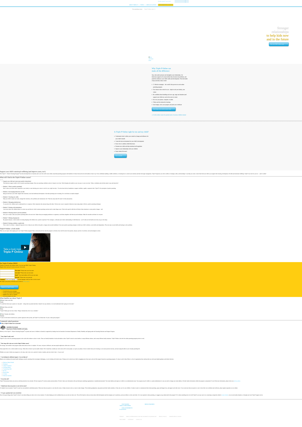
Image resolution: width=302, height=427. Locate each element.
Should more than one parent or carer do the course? (14, 386)
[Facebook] (165, 405)
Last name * (18, 272)
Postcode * (17, 277)
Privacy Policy (163, 416)
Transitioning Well (7, 369)
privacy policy (26, 281)
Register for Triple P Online (7, 287)
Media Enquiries (149, 404)
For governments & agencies (126, 408)
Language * (3, 279)
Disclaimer (122, 419)
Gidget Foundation (7, 365)
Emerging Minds (7, 367)
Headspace (5, 364)
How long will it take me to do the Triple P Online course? (15, 343)
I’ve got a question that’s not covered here (11, 393)
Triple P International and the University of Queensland (141, 416)
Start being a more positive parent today (162, 109)
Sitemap (122, 416)
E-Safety (5, 374)
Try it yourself (119, 155)
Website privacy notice (175, 416)
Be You (4, 370)
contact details (225, 395)
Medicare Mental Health (8, 362)
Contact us (139, 419)
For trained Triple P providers (125, 405)
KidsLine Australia (7, 375)
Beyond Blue (6, 372)
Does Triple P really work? (7, 336)
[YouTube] (169, 405)
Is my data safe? (5, 379)
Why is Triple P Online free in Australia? (11, 323)
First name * (18, 270)
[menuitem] (165, 1)
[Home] (129, 9)
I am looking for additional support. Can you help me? (14, 357)
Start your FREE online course (277, 44)
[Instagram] (173, 405)
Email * (17, 275)
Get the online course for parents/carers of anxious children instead (169, 115)
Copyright (130, 419)
